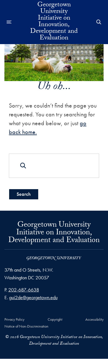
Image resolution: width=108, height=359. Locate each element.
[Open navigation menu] (9, 22)
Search (24, 194)
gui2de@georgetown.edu (33, 297)
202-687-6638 (23, 289)
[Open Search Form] (99, 22)
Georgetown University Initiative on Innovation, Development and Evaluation (54, 22)
